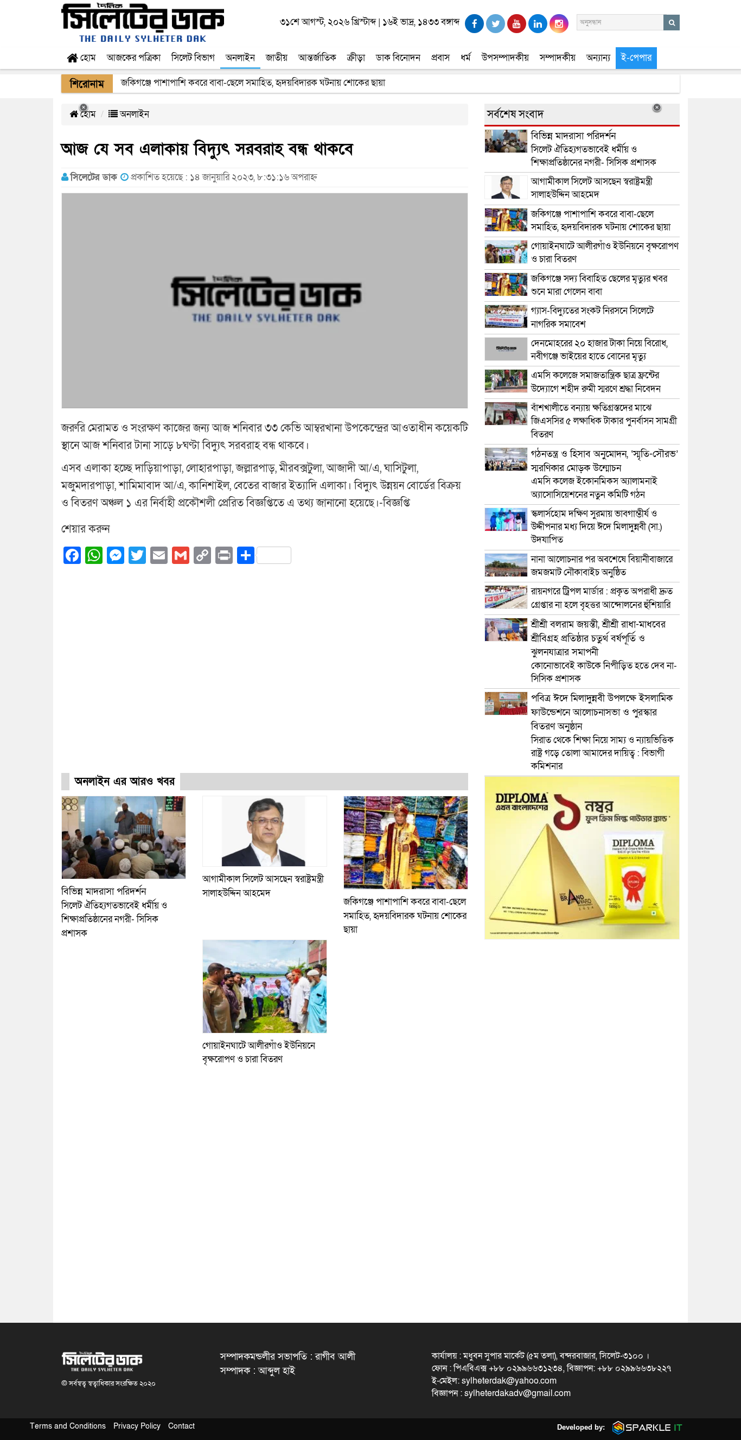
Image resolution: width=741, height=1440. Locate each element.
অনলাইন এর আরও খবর (125, 782)
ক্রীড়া (356, 58)
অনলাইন (240, 58)
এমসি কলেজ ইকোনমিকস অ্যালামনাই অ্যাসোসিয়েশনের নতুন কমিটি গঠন (604, 474)
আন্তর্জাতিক (317, 58)
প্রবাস (440, 58)
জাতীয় (277, 58)
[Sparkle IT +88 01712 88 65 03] (645, 1427)
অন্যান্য (598, 58)
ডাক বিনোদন (398, 58)
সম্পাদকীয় (558, 58)
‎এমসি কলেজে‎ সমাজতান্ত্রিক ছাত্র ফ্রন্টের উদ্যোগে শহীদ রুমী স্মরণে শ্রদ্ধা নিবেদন (596, 382)
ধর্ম (466, 58)
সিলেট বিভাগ (193, 58)
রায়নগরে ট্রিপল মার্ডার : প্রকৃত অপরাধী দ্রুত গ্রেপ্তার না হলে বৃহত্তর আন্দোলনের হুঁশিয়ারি (602, 598)
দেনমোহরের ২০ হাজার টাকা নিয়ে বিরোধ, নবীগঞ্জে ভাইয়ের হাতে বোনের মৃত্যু (599, 350)
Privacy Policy (137, 1426)
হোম (87, 58)
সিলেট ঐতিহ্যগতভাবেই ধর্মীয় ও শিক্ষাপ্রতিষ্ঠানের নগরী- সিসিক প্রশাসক (593, 149)
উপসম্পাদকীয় (505, 58)
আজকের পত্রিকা (134, 58)
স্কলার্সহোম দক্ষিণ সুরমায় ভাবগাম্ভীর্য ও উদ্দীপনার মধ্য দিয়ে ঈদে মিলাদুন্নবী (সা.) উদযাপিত (596, 527)
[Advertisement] (264, 678)
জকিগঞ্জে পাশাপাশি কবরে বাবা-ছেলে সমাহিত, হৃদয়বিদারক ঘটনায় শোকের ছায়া (405, 916)
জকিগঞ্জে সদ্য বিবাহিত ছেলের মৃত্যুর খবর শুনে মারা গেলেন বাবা (599, 285)
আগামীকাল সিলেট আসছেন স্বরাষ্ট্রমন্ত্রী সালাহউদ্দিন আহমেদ (592, 188)
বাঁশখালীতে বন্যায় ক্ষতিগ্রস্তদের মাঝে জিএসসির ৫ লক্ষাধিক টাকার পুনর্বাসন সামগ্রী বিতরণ (604, 421)
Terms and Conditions (68, 1426)
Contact (181, 1426)
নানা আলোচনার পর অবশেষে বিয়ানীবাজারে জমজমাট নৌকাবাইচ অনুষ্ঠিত (602, 566)
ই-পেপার (636, 58)
